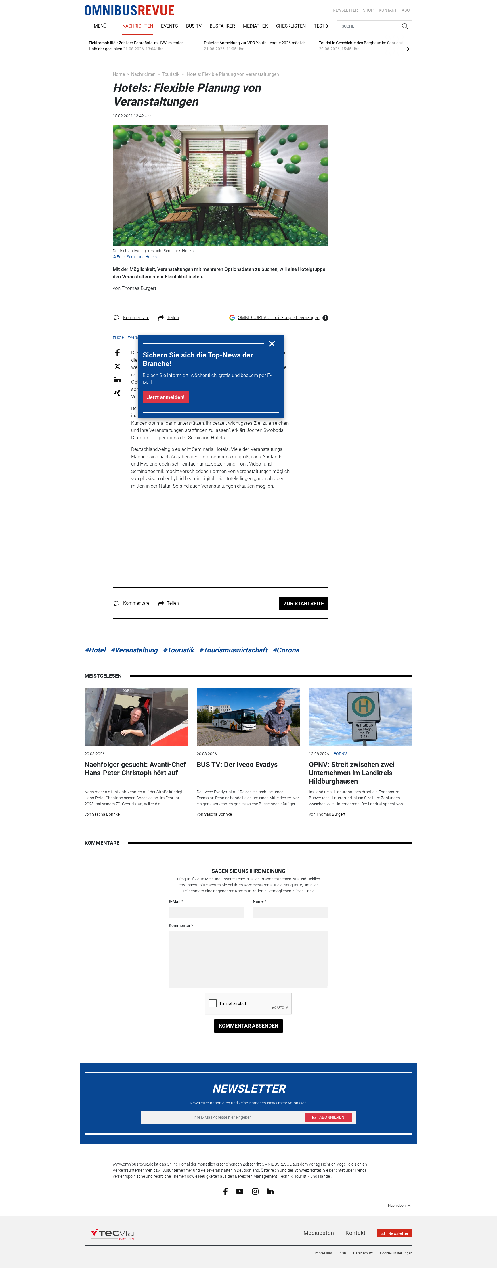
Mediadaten (318, 1232)
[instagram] (255, 1191)
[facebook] (225, 1191)
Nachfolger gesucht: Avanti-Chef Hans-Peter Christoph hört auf (135, 769)
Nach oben (397, 1206)
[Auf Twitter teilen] (117, 366)
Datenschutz (363, 1253)
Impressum (323, 1253)
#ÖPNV (340, 754)
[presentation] (408, 49)
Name (258, 901)
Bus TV (194, 26)
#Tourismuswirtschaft (233, 650)
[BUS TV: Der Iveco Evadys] (248, 717)
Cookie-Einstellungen (396, 1253)
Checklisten (291, 26)
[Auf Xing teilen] (117, 392)
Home (119, 74)
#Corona (285, 650)
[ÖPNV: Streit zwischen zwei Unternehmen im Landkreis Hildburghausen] (360, 717)
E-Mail (175, 901)
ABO (406, 10)
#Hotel (95, 650)
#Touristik (178, 650)
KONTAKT (388, 10)
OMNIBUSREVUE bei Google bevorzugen (279, 317)
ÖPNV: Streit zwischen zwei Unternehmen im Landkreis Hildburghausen (352, 773)
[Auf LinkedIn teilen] (117, 379)
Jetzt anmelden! (166, 397)
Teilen (173, 317)
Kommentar (179, 925)
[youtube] (239, 1191)
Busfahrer (222, 26)
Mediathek (255, 26)
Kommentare (136, 317)
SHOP (368, 10)
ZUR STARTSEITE (304, 603)
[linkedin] (270, 1191)
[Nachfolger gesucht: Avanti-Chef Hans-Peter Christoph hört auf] (136, 717)
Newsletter (345, 10)
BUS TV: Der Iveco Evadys (237, 765)
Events (169, 26)
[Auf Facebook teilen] (117, 352)
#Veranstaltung (134, 650)
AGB (342, 1253)
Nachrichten (137, 26)
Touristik (170, 74)
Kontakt (355, 1232)
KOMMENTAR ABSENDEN (248, 1026)
